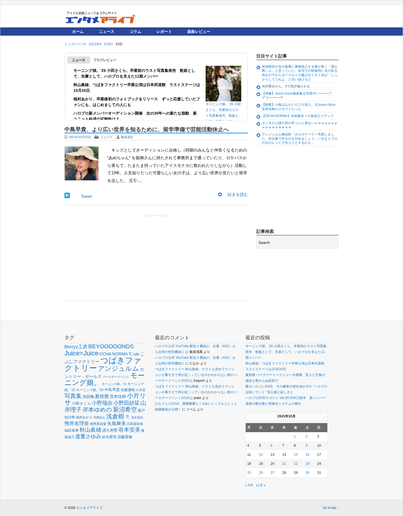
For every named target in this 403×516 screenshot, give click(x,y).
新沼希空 (125, 409)
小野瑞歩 (102, 403)
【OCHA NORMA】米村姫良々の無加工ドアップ (298, 116)
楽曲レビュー (198, 31)
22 (296, 464)
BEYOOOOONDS (111, 346)
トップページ (74, 44)
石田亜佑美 (135, 424)
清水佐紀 (137, 417)
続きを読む (238, 194)
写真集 (73, 396)
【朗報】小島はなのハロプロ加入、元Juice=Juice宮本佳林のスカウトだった (299, 107)
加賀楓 (88, 396)
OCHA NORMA (113, 354)
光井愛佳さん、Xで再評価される (286, 86)
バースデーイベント (115, 376)
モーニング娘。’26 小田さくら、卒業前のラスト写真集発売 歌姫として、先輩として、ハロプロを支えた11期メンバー (223, 111)
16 (308, 455)
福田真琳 (71, 430)
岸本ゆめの (97, 409)
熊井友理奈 (76, 423)
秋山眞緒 (90, 430)
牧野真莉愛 (98, 424)
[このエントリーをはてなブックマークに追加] (67, 196)
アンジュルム (118, 368)
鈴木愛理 (109, 437)
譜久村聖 (110, 430)
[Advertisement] (156, 256)
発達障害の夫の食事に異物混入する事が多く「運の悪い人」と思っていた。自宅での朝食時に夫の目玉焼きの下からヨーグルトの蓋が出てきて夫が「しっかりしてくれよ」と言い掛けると (299, 73)
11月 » (261, 485)
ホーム (78, 31)
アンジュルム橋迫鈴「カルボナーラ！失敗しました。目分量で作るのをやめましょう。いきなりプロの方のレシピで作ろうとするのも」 (299, 138)
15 (296, 455)
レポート (164, 31)
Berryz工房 (75, 346)
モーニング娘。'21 (114, 384)
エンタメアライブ (89, 508)
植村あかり (84, 417)
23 (308, 464)
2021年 (94, 44)
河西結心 (99, 417)
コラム (135, 31)
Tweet (86, 196)
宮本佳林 (118, 396)
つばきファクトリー (102, 364)
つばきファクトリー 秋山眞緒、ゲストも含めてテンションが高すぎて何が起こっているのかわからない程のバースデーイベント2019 (196, 375)
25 (249, 473)
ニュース (106, 31)
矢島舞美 (116, 423)
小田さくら (81, 403)
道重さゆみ (88, 436)
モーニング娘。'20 (90, 390)
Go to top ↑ (331, 508)
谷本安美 (129, 430)
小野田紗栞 (126, 403)
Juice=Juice (81, 353)
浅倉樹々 (118, 416)
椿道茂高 (127, 137)
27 (272, 473)
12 (261, 455)
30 (308, 473)
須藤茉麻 (124, 437)
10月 (107, 44)
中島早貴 (112, 389)
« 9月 (249, 485)
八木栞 (141, 390)
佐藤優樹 (128, 390)
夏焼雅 (102, 396)
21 (284, 464)
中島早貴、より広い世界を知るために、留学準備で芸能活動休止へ (146, 129)
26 (261, 473)
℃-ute (134, 354)
